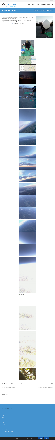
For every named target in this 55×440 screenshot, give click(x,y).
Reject (46, 438)
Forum (3, 422)
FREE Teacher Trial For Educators (8, 431)
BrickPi (17, 16)
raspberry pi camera (23, 383)
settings (34, 438)
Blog (35, 10)
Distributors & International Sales (7, 427)
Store (3, 417)
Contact (3, 426)
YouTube (48, 0)
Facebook (46, 0)
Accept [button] (40, 438)
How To (3, 424)
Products (38, 10)
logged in (8, 396)
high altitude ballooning (11, 383)
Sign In (51, 0)
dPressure (43, 10)
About (3, 415)
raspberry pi (17, 383)
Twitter (45, 0)
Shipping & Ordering (5, 429)
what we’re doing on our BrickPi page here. (15, 21)
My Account (4, 413)
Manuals (3, 420)
